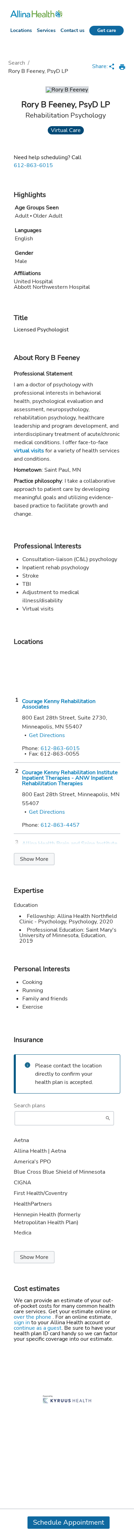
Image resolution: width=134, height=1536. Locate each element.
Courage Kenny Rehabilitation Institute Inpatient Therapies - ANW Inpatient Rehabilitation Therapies (70, 778)
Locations (21, 30)
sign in (22, 1322)
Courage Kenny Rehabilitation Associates (59, 704)
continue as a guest (38, 1328)
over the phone (33, 1317)
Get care (106, 30)
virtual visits (29, 450)
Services (46, 30)
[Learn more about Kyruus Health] (67, 1400)
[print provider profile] (122, 67)
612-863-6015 (33, 165)
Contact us (72, 30)
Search (16, 63)
